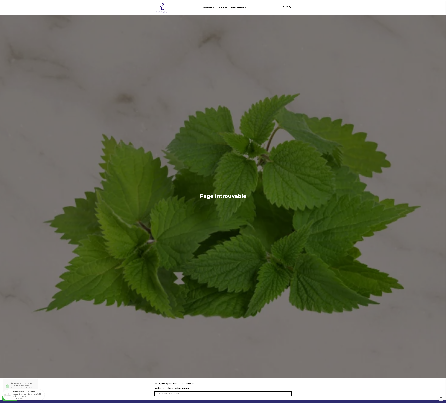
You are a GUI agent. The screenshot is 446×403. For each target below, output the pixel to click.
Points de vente (237, 7)
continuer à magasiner (183, 388)
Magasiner (207, 7)
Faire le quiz (223, 7)
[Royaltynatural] (161, 7)
